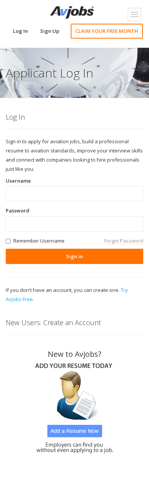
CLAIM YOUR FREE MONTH (106, 31)
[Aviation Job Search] (72, 11)
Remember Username (39, 240)
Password (17, 210)
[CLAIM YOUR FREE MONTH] (74, 405)
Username (18, 180)
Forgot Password (123, 240)
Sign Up (49, 31)
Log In (20, 31)
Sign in (74, 256)
